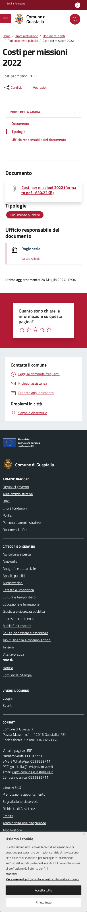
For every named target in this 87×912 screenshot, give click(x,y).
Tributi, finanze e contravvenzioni (27, 640)
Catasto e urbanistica (18, 590)
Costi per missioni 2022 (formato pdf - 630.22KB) (48, 190)
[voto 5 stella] (49, 329)
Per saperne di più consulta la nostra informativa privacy (42, 879)
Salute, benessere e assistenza (25, 632)
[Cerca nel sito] (75, 19)
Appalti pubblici (14, 575)
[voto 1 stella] (22, 329)
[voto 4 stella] (42, 329)
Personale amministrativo (22, 522)
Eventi (7, 705)
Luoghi (7, 698)
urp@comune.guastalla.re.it (32, 772)
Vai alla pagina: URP (17, 750)
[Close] (84, 834)
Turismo (8, 647)
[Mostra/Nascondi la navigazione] (5, 18)
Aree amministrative (18, 494)
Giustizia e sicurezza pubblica (24, 611)
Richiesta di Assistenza (20, 808)
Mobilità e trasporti (17, 625)
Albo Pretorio (12, 830)
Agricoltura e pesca (17, 554)
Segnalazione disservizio (20, 801)
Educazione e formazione (21, 604)
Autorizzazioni (13, 582)
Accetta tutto (43, 890)
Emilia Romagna (16, 4)
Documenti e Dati (15, 529)
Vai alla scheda (30, 259)
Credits (8, 815)
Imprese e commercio (18, 618)
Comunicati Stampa (17, 675)
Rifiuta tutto (44, 902)
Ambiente (10, 561)
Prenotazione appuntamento (24, 794)
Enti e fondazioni (15, 508)
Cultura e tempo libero (19, 597)
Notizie (8, 668)
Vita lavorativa (13, 654)
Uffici (6, 501)
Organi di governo (16, 486)
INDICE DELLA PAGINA (25, 112)
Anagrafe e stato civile (19, 568)
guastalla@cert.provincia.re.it (31, 766)
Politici (7, 515)
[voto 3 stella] (35, 329)
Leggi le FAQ (12, 787)
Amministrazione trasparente (24, 823)
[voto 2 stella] (28, 329)
